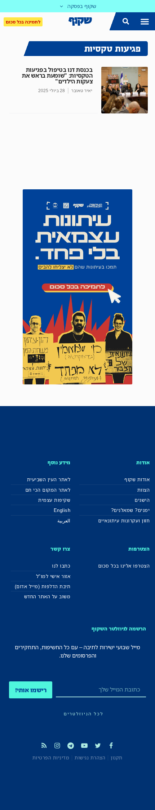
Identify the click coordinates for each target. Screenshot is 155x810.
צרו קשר (60, 548)
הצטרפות (139, 548)
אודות (143, 462)
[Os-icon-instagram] (57, 745)
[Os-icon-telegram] (70, 745)
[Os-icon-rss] (43, 745)
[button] (145, 21)
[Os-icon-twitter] (97, 745)
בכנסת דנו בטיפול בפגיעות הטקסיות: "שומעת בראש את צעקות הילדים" (57, 75)
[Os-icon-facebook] (111, 745)
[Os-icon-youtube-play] (84, 745)
